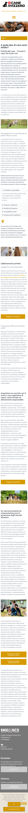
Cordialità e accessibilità (11, 190)
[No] (21, 803)
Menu (3, 38)
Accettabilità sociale (10, 212)
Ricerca (8, 11)
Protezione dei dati (6, 749)
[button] (14, 17)
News (4, 11)
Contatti (20, 11)
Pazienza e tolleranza (10, 205)
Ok (14, 804)
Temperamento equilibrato (12, 215)
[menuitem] (24, 11)
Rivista (14, 11)
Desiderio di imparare (10, 208)
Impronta (3, 747)
